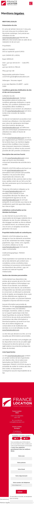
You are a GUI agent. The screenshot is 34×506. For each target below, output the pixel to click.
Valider (20, 492)
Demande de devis (5, 499)
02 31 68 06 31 (18, 420)
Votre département (21, 476)
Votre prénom (21, 462)
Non (26, 438)
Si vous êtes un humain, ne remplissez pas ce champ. (21, 497)
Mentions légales (5, 502)
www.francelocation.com (10, 37)
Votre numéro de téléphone (21, 482)
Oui (17, 438)
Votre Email (21, 469)
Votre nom (21, 456)
